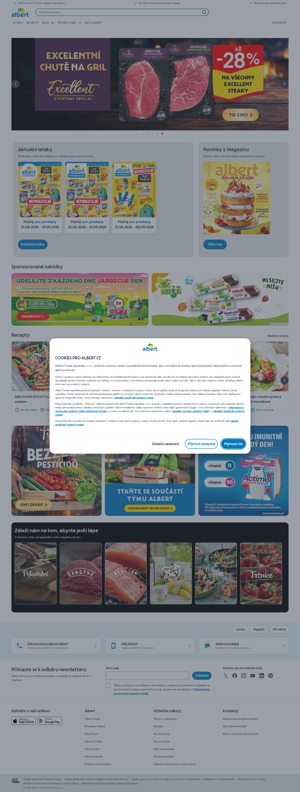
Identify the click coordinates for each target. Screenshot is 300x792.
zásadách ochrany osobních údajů (190, 411)
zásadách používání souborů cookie (134, 397)
